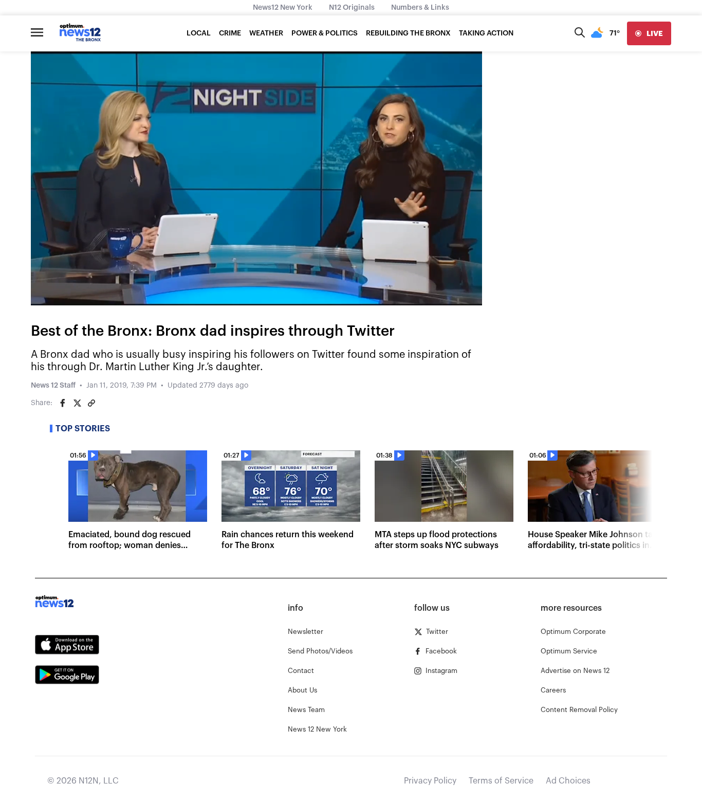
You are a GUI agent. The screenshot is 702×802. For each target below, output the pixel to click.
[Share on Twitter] (77, 403)
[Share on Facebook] (63, 403)
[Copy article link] (91, 403)
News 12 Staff (53, 385)
